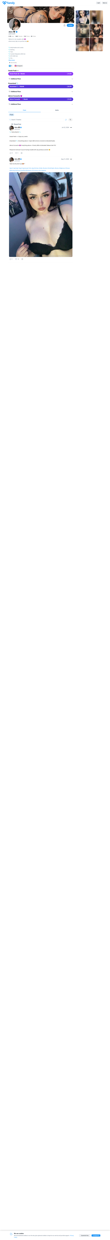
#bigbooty (62, 168)
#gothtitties (35, 168)
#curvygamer (42, 170)
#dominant (28, 170)
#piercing (12, 170)
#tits (30, 168)
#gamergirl (25, 168)
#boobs (45, 168)
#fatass (67, 168)
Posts (11, 115)
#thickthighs (50, 168)
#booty (57, 168)
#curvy (36, 170)
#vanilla (22, 170)
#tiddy (40, 168)
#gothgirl (16, 168)
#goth (11, 168)
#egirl (20, 168)
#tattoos (17, 170)
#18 (33, 170)
